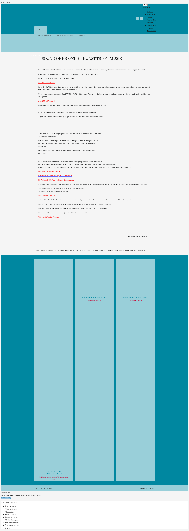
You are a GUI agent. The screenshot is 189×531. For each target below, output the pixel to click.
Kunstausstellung (76, 250)
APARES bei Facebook (46, 101)
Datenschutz (48, 488)
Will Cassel (94, 250)
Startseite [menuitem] (150, 12)
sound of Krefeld (86, 250)
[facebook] (137, 18)
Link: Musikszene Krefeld (46, 83)
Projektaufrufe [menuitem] (151, 31)
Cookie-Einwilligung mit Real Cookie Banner (15, 495)
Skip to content (6, 2)
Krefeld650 (67, 250)
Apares (62, 250)
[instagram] (141, 18)
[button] (6, 498)
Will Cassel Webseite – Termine (48, 217)
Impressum (38, 488)
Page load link (5, 492)
